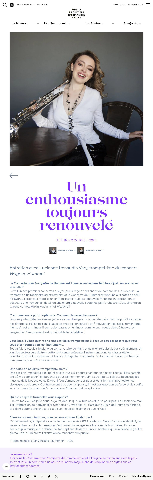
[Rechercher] (4, 4)
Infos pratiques (25, 5)
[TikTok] (49, 476)
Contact (123, 476)
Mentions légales (141, 476)
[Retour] (14, 175)
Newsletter (8, 476)
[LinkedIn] (42, 476)
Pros (111, 476)
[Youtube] (34, 476)
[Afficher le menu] (148, 4)
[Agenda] (12, 4)
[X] (56, 476)
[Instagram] (27, 476)
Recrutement (97, 476)
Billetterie (119, 5)
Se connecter (135, 5)
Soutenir (42, 5)
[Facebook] (20, 476)
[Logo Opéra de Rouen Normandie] (76, 14)
